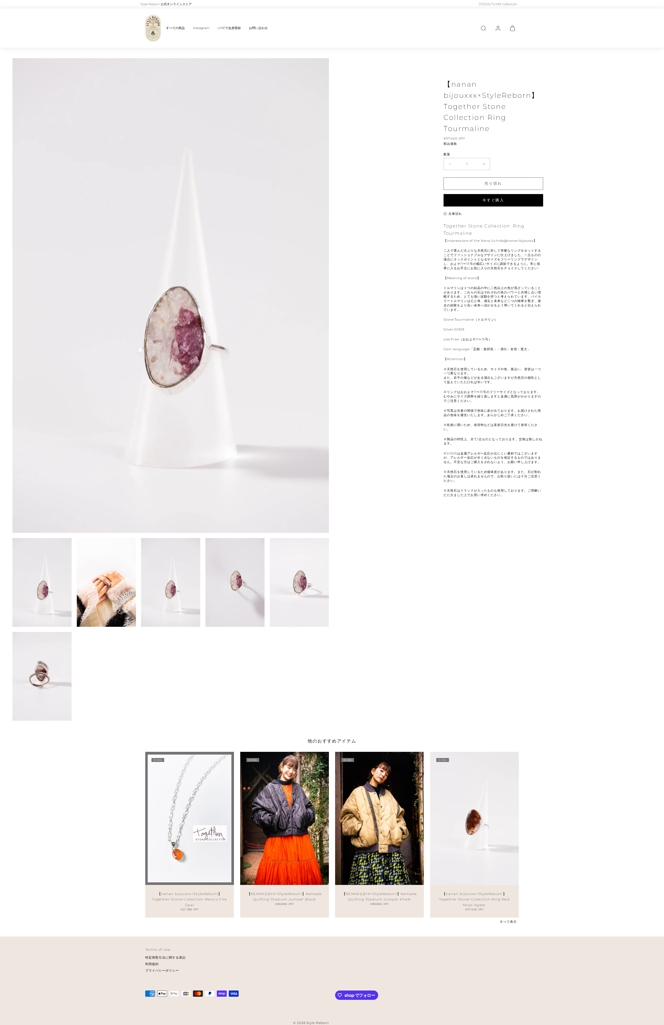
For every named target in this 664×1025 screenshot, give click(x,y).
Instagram (201, 28)
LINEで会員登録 (229, 28)
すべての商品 (175, 28)
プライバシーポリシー (162, 970)
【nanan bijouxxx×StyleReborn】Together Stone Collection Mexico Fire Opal (189, 899)
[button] (483, 28)
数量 (447, 154)
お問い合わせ (258, 28)
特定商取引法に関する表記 (165, 957)
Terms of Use (157, 949)
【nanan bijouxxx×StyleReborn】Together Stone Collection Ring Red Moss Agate (474, 899)
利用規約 (152, 964)
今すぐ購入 (493, 200)
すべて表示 (508, 922)
